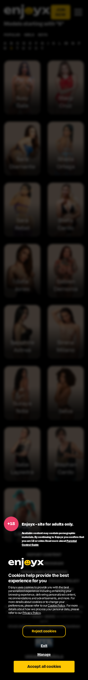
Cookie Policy (56, 605)
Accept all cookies (44, 667)
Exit (44, 645)
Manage (44, 654)
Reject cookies (44, 631)
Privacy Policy (31, 613)
